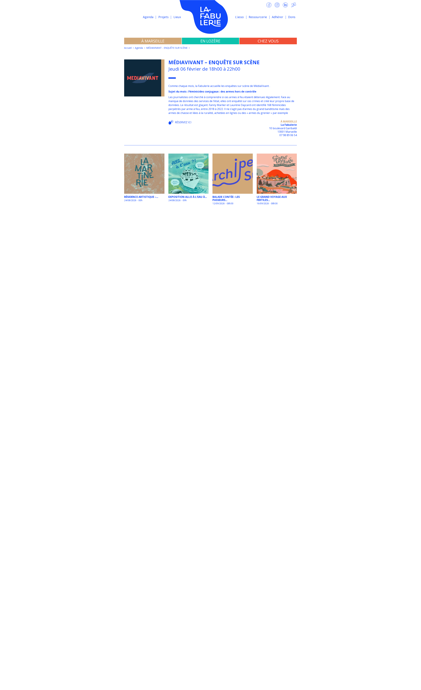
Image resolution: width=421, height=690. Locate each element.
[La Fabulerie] (210, 17)
